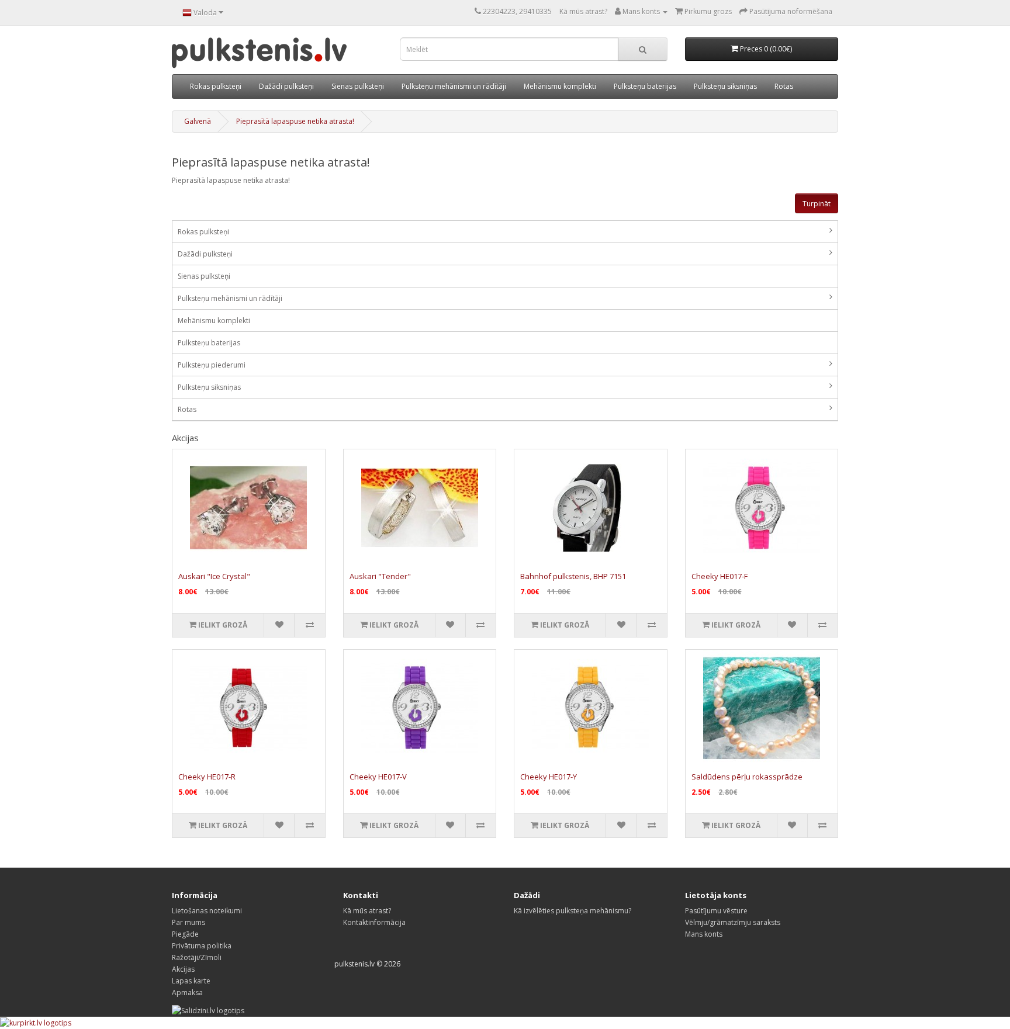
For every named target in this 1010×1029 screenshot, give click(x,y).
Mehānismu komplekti (560, 86)
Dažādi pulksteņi (286, 86)
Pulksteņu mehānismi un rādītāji (454, 86)
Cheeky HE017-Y (548, 776)
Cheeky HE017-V (378, 776)
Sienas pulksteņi (357, 86)
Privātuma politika (201, 946)
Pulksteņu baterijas (645, 86)
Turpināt (817, 204)
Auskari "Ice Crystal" (214, 576)
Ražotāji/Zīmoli (197, 957)
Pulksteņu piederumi (211, 365)
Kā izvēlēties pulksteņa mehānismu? (572, 911)
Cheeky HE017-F (719, 576)
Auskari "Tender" (380, 576)
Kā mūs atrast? (583, 11)
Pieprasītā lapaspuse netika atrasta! (295, 121)
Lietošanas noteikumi (207, 911)
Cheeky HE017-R (207, 776)
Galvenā (197, 121)
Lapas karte (191, 981)
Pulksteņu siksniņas (725, 86)
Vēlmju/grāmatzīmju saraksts (732, 922)
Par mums (188, 922)
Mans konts (703, 934)
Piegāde (185, 934)
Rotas (783, 86)
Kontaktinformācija (374, 922)
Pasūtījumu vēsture (716, 911)
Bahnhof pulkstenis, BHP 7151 (573, 576)
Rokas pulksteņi (215, 86)
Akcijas (183, 969)
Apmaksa (187, 992)
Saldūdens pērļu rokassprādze (747, 776)
